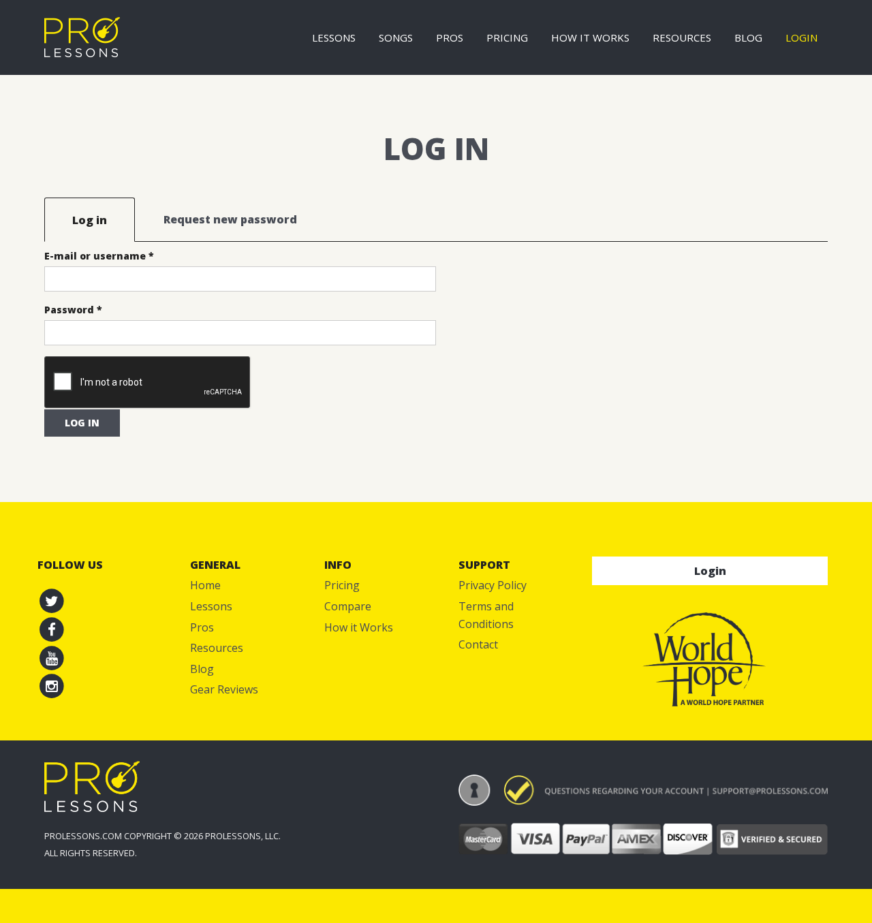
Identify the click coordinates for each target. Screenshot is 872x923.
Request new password (230, 219)
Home (205, 585)
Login (801, 37)
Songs (396, 37)
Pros (449, 37)
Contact (478, 644)
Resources (682, 37)
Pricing (507, 37)
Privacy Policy (492, 585)
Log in (103, 220)
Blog (748, 37)
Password (73, 309)
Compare (347, 606)
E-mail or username (99, 255)
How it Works (590, 37)
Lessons (334, 37)
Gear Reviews (224, 689)
